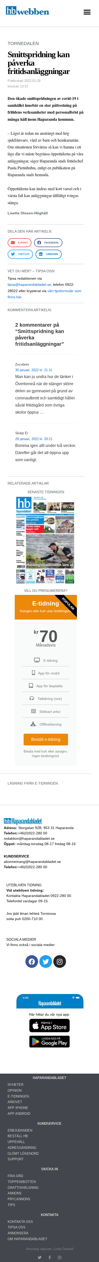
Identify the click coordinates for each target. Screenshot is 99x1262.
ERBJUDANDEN (20, 1130)
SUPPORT (16, 1159)
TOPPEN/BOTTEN (22, 1182)
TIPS (11, 1205)
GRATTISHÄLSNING (23, 1188)
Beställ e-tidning (45, 739)
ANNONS (15, 1193)
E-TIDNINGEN (18, 1096)
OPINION (15, 1090)
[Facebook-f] (50, 1257)
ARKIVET (15, 1102)
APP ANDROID (19, 1114)
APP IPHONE (18, 1108)
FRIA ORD (15, 1176)
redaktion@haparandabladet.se (29, 838)
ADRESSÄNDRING (22, 1148)
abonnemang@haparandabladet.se (32, 862)
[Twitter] (45, 961)
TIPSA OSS (16, 1227)
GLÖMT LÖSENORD (23, 1153)
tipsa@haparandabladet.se (29, 284)
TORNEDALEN (23, 43)
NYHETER (15, 1085)
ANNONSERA (18, 1233)
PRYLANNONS (19, 1199)
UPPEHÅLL (16, 1142)
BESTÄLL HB (18, 1136)
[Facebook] (31, 961)
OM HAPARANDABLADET (27, 1239)
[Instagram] (59, 961)
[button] (87, 12)
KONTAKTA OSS (20, 1222)
